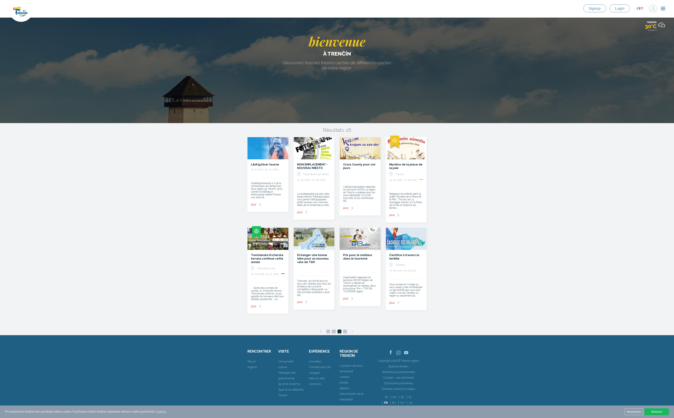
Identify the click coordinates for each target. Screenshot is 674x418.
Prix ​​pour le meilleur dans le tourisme (357, 256)
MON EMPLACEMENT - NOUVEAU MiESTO (312, 166)
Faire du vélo (317, 378)
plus (253, 204)
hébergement (287, 372)
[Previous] (321, 331)
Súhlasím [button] (656, 411)
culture (282, 367)
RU (394, 402)
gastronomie (286, 378)
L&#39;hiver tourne (265, 164)
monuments (286, 361)
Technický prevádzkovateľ (398, 372)
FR (386, 402)
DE (402, 397)
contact (344, 377)
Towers (282, 395)
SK (386, 397)
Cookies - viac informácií (398, 377)
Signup (595, 8)
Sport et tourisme (289, 384)
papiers (344, 388)
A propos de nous (351, 365)
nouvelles (315, 361)
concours (315, 384)
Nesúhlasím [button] (634, 411)
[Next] (352, 331)
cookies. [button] (161, 411)
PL (410, 397)
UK (411, 402)
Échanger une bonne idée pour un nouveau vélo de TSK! (313, 258)
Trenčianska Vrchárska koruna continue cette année (267, 258)
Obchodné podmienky (398, 383)
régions (252, 367)
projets (344, 382)
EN (394, 397)
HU (402, 402)
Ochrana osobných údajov (398, 389)
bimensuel (346, 371)
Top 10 (251, 361)
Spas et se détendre (290, 389)
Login (619, 8)
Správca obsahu (398, 366)
